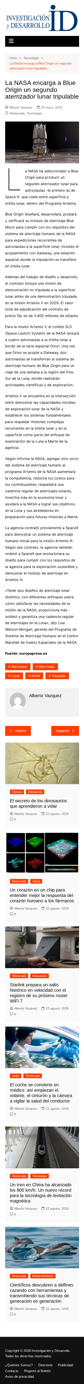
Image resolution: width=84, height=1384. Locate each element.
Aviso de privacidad (19, 1376)
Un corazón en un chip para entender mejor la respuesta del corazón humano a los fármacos (42, 895)
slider (15, 1076)
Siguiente (62, 731)
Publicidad (65, 1365)
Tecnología (34, 113)
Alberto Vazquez (20, 107)
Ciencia (17, 792)
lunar (15, 676)
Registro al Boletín (37, 1371)
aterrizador (19, 666)
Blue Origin (47, 666)
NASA (36, 676)
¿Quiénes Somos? (19, 1365)
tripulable (59, 676)
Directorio (45, 1365)
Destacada (17, 113)
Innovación (39, 976)
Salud (36, 881)
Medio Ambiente (42, 1276)
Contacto (11, 1371)
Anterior (20, 731)
